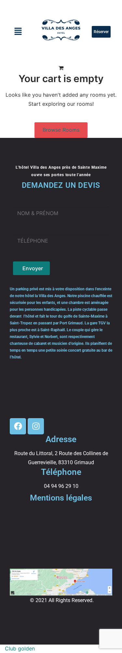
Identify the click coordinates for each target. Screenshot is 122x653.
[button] (17, 32)
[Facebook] (18, 426)
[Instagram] (36, 426)
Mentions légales (61, 497)
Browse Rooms (61, 130)
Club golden (20, 648)
